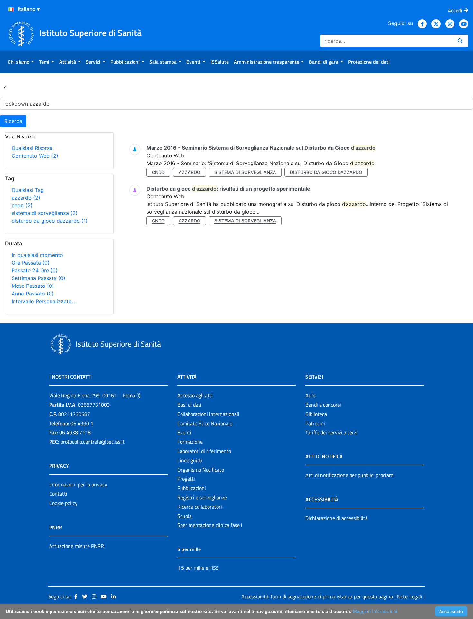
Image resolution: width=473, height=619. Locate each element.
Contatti (58, 494)
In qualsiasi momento (37, 255)
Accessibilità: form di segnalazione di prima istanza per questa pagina (317, 596)
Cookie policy (63, 503)
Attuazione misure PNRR (76, 546)
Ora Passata (31, 262)
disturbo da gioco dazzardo (50, 221)
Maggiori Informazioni (375, 611)
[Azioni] (11, 9)
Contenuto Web (35, 156)
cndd (22, 205)
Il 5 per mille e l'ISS (198, 568)
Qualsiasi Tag (28, 190)
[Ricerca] (460, 41)
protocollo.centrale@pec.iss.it (92, 441)
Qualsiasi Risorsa (32, 148)
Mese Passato (33, 286)
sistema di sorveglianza (45, 213)
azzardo (26, 197)
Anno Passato (33, 293)
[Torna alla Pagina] (5, 87)
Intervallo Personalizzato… (44, 301)
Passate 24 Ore (35, 270)
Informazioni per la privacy (78, 484)
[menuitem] (20, 61)
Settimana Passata (38, 278)
